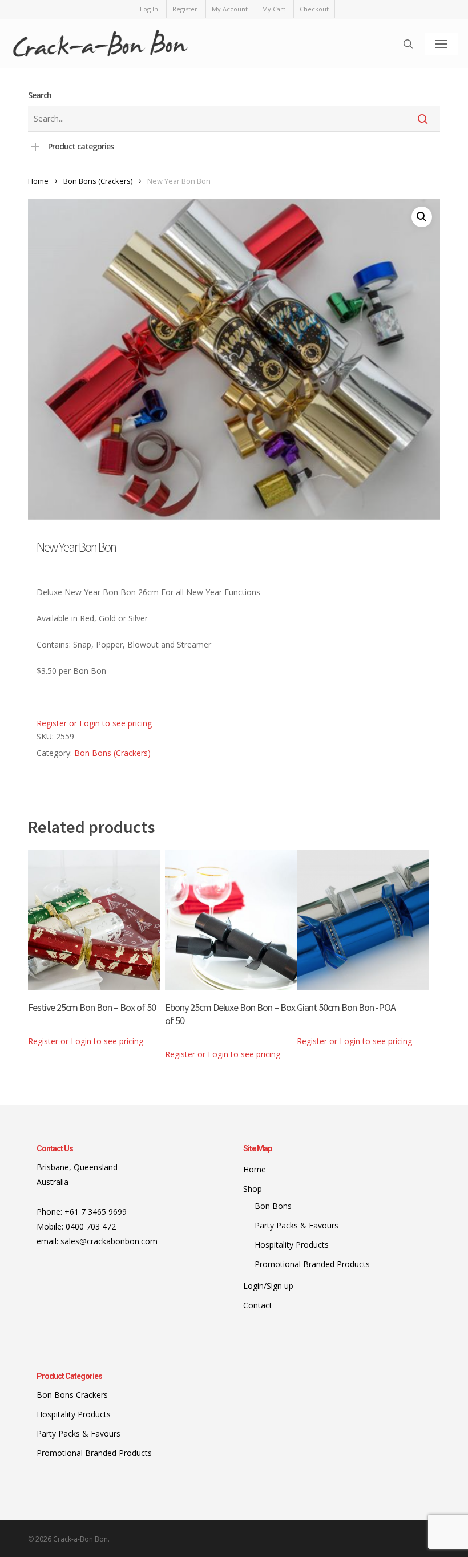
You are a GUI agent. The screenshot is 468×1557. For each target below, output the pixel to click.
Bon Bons (273, 1205)
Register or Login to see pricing (94, 723)
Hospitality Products (292, 1244)
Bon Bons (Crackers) (97, 181)
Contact (257, 1305)
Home (38, 181)
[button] (441, 44)
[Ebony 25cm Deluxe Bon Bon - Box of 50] (231, 920)
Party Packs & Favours (296, 1225)
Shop (252, 1188)
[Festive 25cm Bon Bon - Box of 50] (94, 920)
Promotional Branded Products (312, 1264)
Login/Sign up (268, 1285)
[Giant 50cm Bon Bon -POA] (363, 920)
